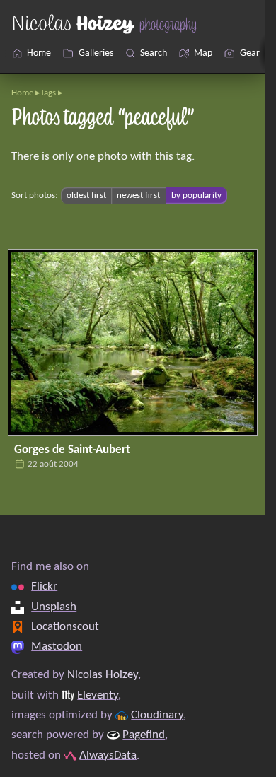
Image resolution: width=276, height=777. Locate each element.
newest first (138, 195)
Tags (48, 93)
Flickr (44, 586)
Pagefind (143, 735)
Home (22, 93)
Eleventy (97, 695)
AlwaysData (108, 755)
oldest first (86, 195)
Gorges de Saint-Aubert (72, 450)
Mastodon (56, 647)
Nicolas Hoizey (102, 675)
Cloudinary (157, 715)
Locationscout (65, 627)
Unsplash (53, 607)
